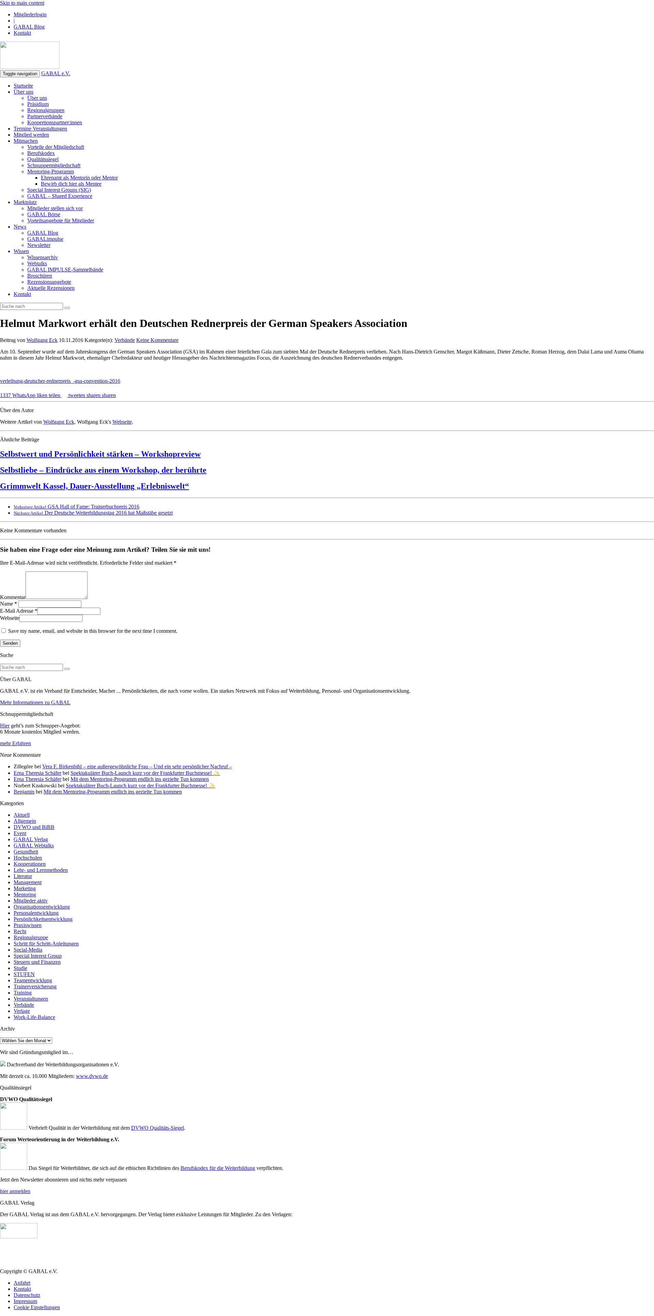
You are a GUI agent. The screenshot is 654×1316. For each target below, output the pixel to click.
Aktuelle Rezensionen (51, 288)
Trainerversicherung (35, 986)
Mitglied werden (31, 135)
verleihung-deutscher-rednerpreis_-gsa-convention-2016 (60, 381)
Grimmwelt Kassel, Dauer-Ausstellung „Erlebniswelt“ (94, 486)
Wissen (21, 251)
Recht (20, 931)
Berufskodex (41, 153)
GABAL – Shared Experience (59, 196)
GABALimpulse (45, 239)
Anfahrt (22, 1283)
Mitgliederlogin (30, 14)
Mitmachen (26, 141)
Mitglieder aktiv (31, 901)
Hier (5, 725)
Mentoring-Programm (50, 171)
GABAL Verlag (31, 839)
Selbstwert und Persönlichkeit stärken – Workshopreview (100, 454)
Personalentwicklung (36, 913)
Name (6, 604)
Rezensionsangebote (49, 282)
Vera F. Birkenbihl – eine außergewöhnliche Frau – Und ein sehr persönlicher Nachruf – (137, 766)
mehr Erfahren (15, 743)
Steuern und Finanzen (37, 962)
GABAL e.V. (55, 73)
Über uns (23, 92)
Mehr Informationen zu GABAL (35, 702)
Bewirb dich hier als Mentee (71, 184)
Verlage (22, 1011)
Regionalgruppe (31, 937)
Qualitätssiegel (43, 159)
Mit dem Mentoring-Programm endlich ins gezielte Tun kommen (140, 779)
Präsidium (38, 104)
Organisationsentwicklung (42, 907)
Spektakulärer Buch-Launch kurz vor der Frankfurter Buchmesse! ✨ (145, 773)
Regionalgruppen (45, 110)
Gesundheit (26, 852)
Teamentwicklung (33, 980)
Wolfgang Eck (42, 340)
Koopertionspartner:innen (54, 122)
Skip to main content (22, 3)
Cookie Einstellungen (37, 1307)
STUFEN (24, 974)
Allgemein (25, 821)
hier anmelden (15, 1191)
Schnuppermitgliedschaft (53, 165)
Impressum (25, 1301)
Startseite (23, 86)
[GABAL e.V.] (30, 56)
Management (28, 882)
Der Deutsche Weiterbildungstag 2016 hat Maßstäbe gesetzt (93, 513)
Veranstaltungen (31, 999)
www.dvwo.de (92, 1076)
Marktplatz (25, 202)
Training (23, 993)
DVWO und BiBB (34, 827)
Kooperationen (30, 864)
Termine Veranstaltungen (40, 128)
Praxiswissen (28, 925)
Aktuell (22, 815)
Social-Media (28, 950)
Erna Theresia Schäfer (37, 773)
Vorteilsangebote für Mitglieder (60, 220)
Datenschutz (27, 1295)
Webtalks (37, 263)
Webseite (122, 422)
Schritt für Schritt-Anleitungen (46, 943)
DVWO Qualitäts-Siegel (157, 1128)
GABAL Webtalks (34, 845)
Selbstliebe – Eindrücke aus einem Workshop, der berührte (103, 470)
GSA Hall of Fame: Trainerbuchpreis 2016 (76, 507)
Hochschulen (28, 858)
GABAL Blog (29, 27)
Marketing (25, 888)
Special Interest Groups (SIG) (59, 190)
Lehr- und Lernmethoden (41, 870)
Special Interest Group (38, 956)
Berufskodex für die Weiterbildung (218, 1168)
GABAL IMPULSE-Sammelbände (65, 269)
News (20, 227)
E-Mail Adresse (16, 611)
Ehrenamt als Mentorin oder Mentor (79, 178)
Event (20, 833)
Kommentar (13, 597)
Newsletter (38, 245)
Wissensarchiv (42, 257)
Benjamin (24, 792)
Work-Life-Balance (34, 1017)
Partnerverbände (44, 116)
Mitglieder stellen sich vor (55, 208)
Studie (20, 968)
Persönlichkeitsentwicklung (43, 919)
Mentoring (25, 894)
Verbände (124, 340)
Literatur (23, 876)
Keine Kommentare (157, 340)
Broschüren (39, 276)
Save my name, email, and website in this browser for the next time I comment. (92, 631)
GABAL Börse (43, 214)
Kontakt (22, 33)
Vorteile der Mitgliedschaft (55, 147)
